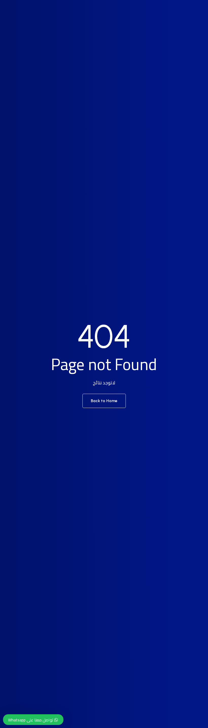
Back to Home (104, 400)
